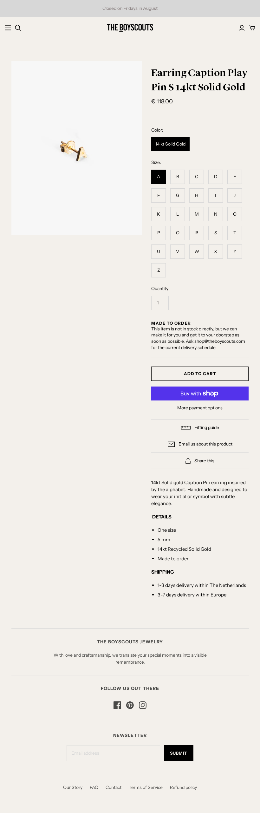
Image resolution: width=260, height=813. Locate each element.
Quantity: (160, 288)
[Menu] (8, 28)
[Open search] (18, 28)
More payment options (200, 408)
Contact (113, 787)
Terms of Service (146, 787)
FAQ (94, 787)
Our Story (72, 787)
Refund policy (183, 787)
